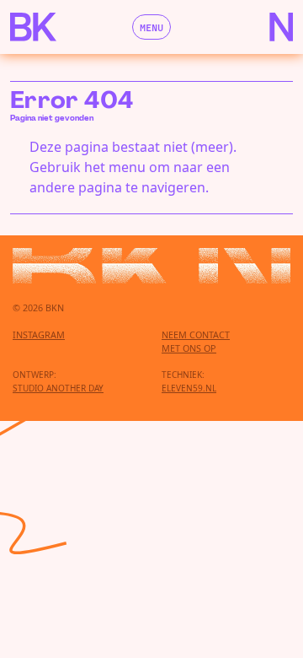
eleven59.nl (189, 388)
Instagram (39, 334)
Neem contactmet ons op (196, 341)
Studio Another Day (58, 388)
